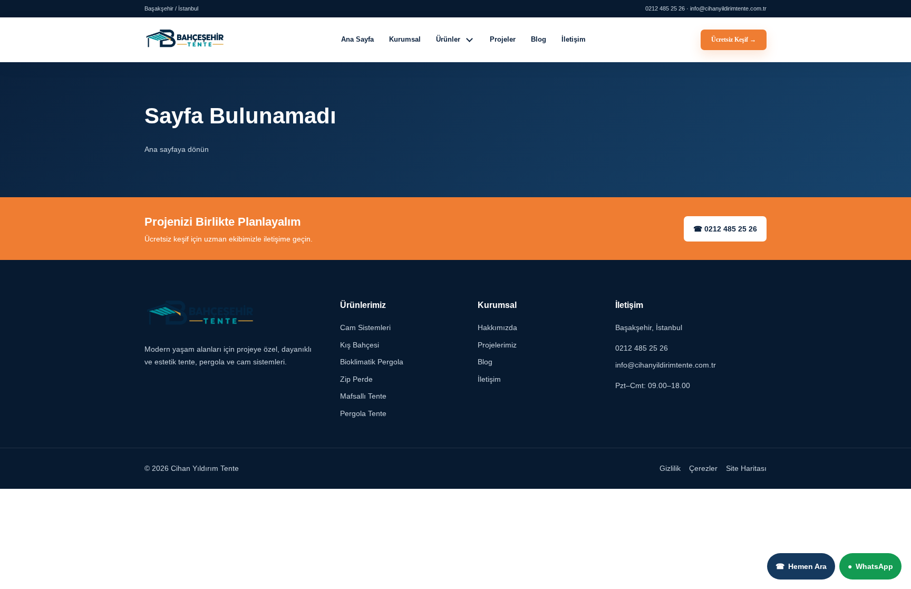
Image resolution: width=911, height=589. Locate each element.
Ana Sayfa (357, 39)
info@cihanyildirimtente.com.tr (665, 365)
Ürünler (448, 39)
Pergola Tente (363, 413)
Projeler (503, 39)
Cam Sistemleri (365, 328)
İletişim (573, 39)
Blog (538, 39)
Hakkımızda (497, 328)
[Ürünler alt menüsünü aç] (470, 39)
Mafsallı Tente (363, 396)
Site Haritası (746, 469)
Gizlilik (670, 469)
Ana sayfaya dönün (176, 149)
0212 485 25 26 (641, 348)
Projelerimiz (497, 345)
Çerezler (703, 469)
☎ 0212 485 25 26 (725, 229)
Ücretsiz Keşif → (733, 39)
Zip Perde (356, 379)
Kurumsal (405, 39)
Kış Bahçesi (359, 345)
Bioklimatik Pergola (371, 362)
